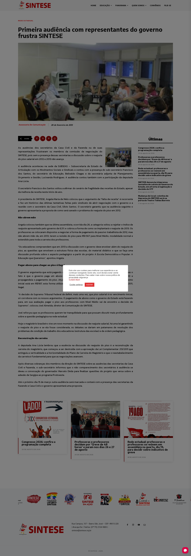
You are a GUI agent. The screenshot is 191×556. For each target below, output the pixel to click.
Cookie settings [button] (76, 284)
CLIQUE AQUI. (74, 280)
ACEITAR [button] (89, 285)
